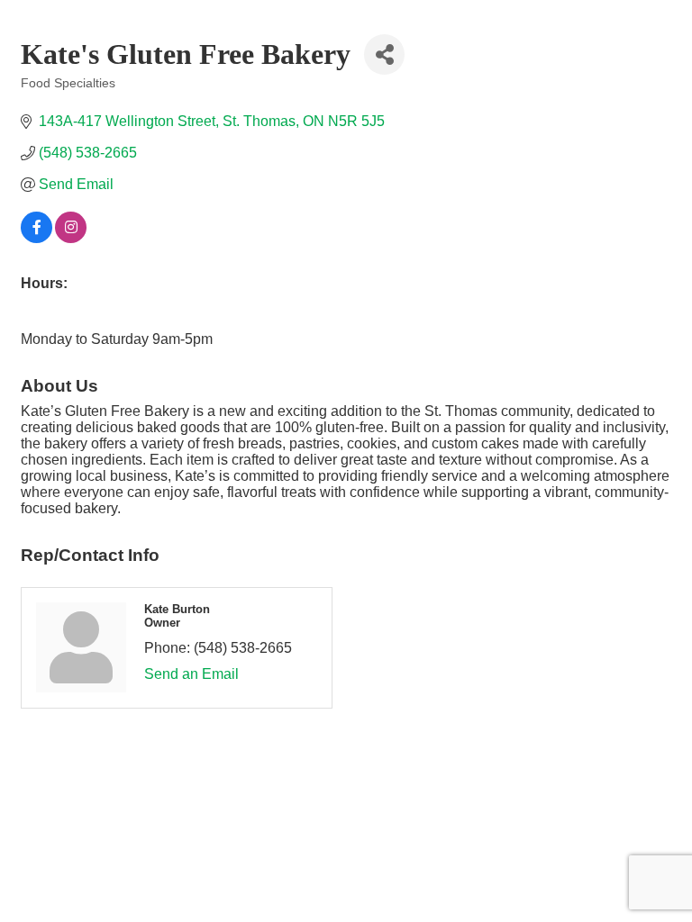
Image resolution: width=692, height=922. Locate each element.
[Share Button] (384, 54)
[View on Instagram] (70, 238)
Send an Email (191, 674)
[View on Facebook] (36, 238)
